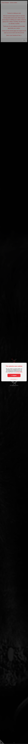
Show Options (13, 379)
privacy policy (19, 372)
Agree (14, 375)
